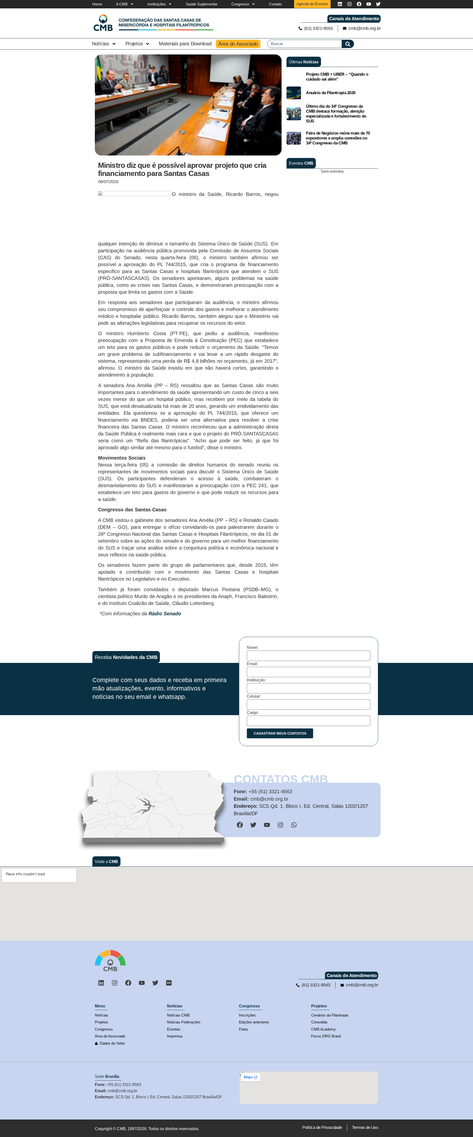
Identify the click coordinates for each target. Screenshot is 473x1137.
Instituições (157, 4)
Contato (275, 4)
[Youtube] (368, 4)
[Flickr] (169, 983)
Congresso (240, 4)
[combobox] (304, 44)
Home (97, 4)
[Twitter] (378, 4)
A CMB (122, 4)
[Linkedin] (340, 4)
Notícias (100, 43)
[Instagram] (349, 4)
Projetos (134, 43)
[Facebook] (359, 4)
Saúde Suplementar (202, 4)
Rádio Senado (165, 613)
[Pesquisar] (348, 44)
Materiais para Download (185, 43)
